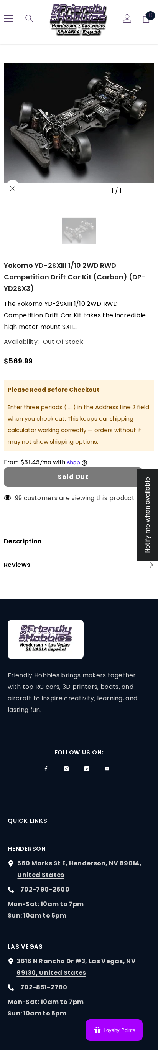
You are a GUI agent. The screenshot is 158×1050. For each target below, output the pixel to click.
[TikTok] (86, 768)
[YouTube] (107, 768)
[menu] (8, 18)
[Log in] (127, 18)
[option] (79, 123)
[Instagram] (66, 768)
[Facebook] (46, 768)
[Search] (29, 18)
